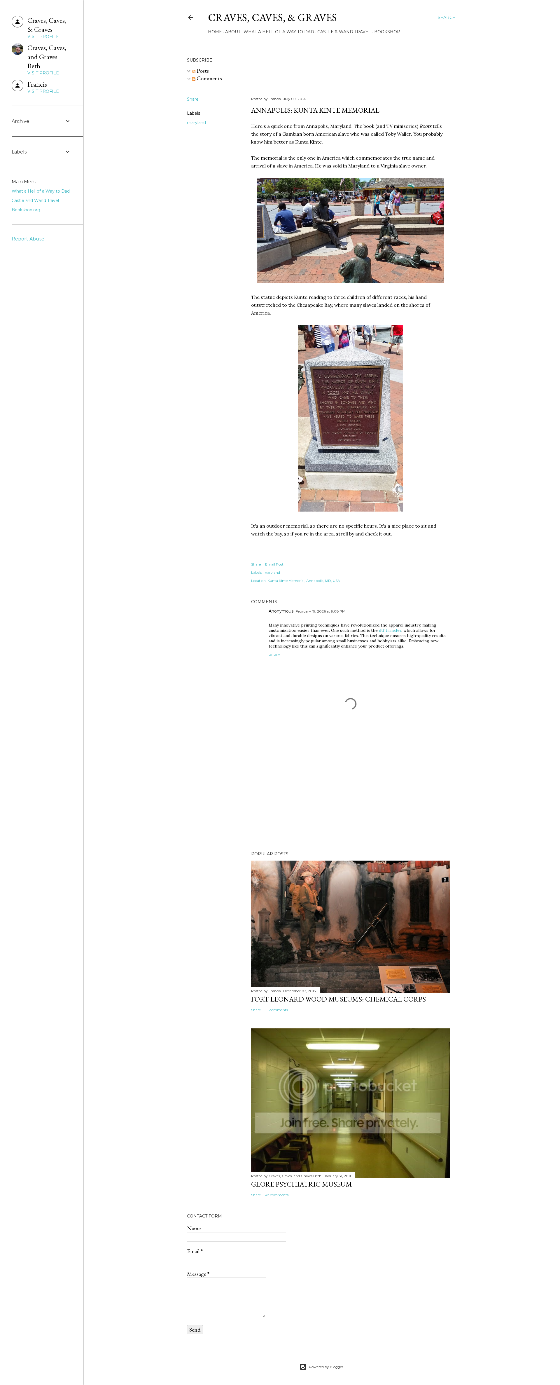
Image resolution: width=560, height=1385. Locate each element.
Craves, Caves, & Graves (272, 17)
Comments (208, 78)
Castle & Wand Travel (344, 31)
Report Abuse (28, 239)
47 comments (276, 1195)
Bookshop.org (26, 209)
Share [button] (193, 99)
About (232, 31)
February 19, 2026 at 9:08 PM (320, 611)
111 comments (276, 1010)
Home (215, 31)
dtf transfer (390, 630)
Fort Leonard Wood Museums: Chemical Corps (338, 999)
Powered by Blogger (326, 1367)
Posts (202, 70)
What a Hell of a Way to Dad (279, 31)
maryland (196, 122)
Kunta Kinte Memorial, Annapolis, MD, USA (303, 580)
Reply (274, 655)
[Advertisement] (350, 796)
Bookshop (387, 31)
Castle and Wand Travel (35, 200)
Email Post (274, 564)
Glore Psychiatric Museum (301, 1184)
